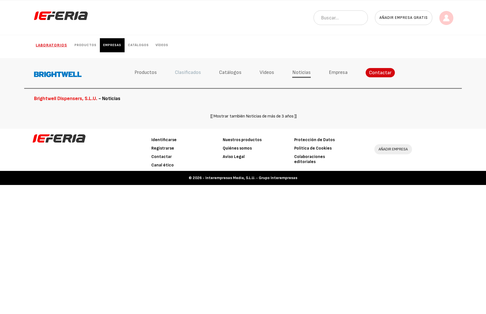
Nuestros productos (242, 140)
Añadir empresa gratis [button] (403, 17)
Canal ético (162, 165)
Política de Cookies (313, 148)
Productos (85, 45)
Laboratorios (51, 45)
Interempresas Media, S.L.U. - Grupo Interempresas (251, 177)
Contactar (380, 73)
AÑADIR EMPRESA (393, 149)
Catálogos (138, 45)
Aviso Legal (234, 156)
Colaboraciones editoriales (309, 159)
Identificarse (164, 140)
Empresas (112, 45)
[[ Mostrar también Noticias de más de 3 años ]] (253, 116)
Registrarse (162, 148)
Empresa (338, 72)
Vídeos (162, 45)
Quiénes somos (237, 148)
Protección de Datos (314, 140)
